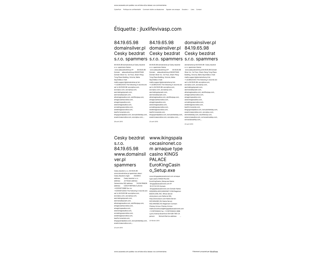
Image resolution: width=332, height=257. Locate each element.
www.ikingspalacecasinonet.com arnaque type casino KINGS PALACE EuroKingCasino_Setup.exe (166, 154)
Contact (199, 9)
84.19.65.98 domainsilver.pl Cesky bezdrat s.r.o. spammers (130, 50)
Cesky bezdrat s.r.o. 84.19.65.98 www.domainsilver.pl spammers (130, 151)
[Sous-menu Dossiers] (188, 9)
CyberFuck (117, 9)
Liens (192, 9)
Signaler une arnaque (173, 9)
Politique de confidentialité (132, 9)
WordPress (214, 251)
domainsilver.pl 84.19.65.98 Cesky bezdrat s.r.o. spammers (201, 50)
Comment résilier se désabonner (153, 9)
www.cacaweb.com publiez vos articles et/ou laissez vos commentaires (140, 5)
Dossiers (185, 9)
